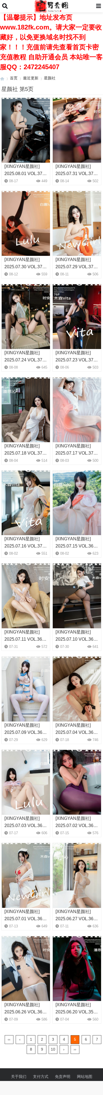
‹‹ (9, 1039)
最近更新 (30, 78)
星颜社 (49, 78)
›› (75, 1049)
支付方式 (40, 1076)
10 (53, 1049)
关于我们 (18, 1076)
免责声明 (62, 1076)
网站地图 (84, 1076)
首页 (14, 78)
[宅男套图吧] (2, 78)
